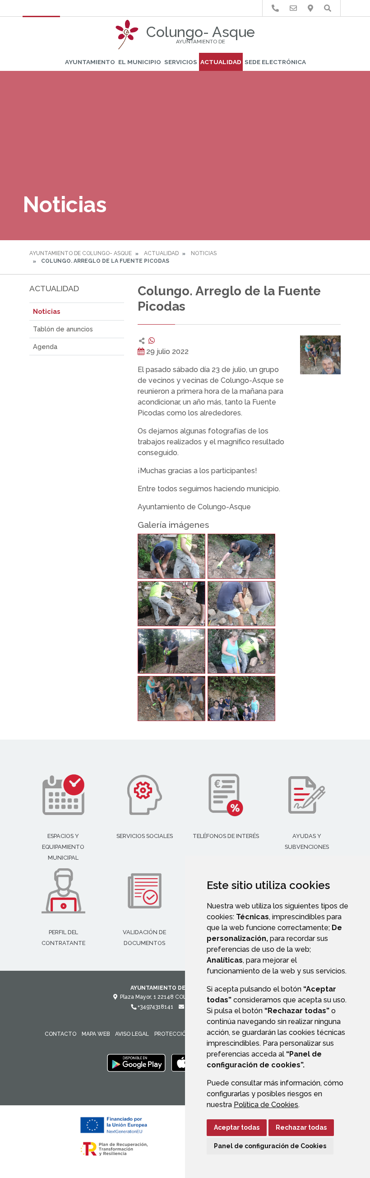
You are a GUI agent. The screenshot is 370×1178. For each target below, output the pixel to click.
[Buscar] (327, 8)
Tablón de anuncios (63, 329)
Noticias (204, 253)
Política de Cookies (266, 1104)
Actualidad (220, 61)
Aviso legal (132, 1034)
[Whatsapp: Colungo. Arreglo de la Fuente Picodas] (151, 340)
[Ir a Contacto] (293, 8)
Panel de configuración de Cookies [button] (270, 1146)
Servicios (180, 61)
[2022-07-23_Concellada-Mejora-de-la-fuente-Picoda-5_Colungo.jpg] (171, 651)
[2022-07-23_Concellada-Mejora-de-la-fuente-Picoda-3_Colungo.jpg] (171, 603)
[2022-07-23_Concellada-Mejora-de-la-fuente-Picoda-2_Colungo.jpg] (241, 556)
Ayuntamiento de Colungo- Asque (80, 253)
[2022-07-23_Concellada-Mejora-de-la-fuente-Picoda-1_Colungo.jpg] (171, 556)
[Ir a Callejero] (310, 8)
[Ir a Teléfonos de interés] (275, 8)
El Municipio (139, 61)
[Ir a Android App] (136, 1062)
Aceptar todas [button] (236, 1127)
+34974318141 (154, 1007)
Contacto (60, 1034)
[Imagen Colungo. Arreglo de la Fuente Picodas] (320, 355)
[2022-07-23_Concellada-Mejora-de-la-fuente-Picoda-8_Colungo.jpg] (241, 698)
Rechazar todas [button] (301, 1127)
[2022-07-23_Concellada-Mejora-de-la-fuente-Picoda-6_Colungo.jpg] (241, 651)
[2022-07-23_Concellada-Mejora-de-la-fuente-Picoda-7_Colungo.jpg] (171, 698)
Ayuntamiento (90, 61)
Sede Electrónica (275, 61)
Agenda (45, 346)
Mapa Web (96, 1034)
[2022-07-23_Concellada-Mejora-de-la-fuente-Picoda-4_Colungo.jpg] (241, 603)
